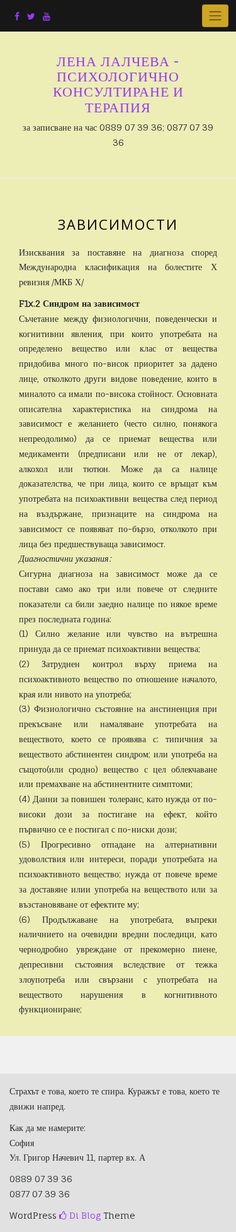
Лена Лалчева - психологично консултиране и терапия (118, 84)
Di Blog (84, 1215)
